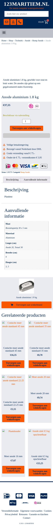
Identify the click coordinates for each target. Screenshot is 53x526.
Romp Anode (37, 41)
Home (3, 41)
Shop (11, 41)
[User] (13, 22)
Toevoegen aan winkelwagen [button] (13, 364)
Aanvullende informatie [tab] (35, 179)
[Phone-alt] (20, 22)
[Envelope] (7, 22)
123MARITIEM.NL (26, 4)
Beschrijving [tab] (12, 179)
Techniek (19, 41)
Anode (27, 41)
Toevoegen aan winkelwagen (26, 128)
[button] (3, 32)
